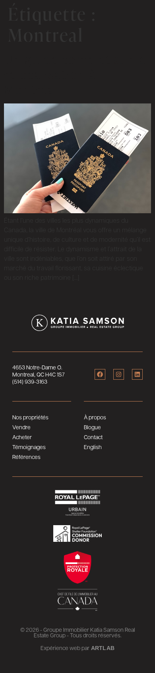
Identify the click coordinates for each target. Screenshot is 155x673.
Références (26, 456)
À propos (95, 417)
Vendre (21, 426)
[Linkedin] (137, 374)
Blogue (92, 426)
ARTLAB (102, 648)
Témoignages (29, 446)
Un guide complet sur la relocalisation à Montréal (75, 74)
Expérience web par (65, 647)
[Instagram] (118, 374)
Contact (93, 436)
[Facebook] (100, 374)
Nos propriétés (30, 417)
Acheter (22, 436)
